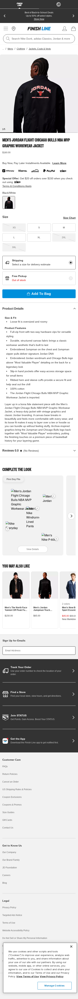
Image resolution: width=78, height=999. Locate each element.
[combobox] (39, 38)
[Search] (8, 38)
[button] (37, 508)
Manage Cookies (54, 985)
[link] (39, 28)
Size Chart (69, 217)
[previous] (4, 16)
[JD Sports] (58, 4)
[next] (73, 16)
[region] (40, 968)
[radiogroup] (39, 270)
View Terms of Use (27, 976)
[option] (39, 93)
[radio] (71, 262)
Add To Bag (41, 294)
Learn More (59, 163)
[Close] (71, 947)
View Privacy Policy (51, 976)
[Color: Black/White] (8, 202)
